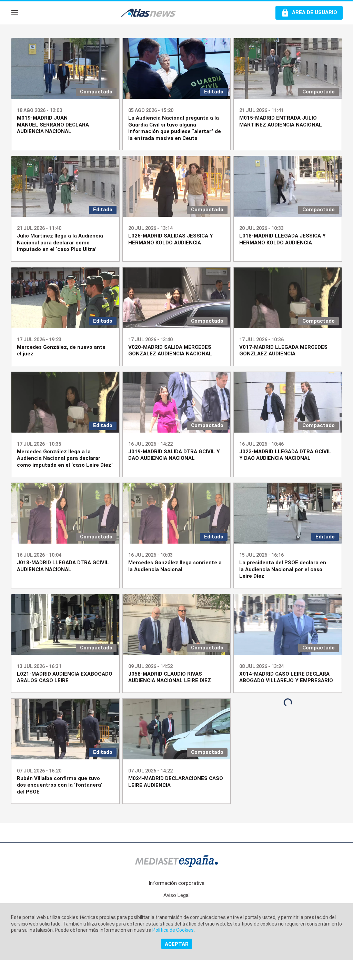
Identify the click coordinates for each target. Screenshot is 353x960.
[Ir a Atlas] (151, 13)
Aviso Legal (176, 895)
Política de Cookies (173, 930)
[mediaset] (176, 862)
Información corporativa (176, 883)
